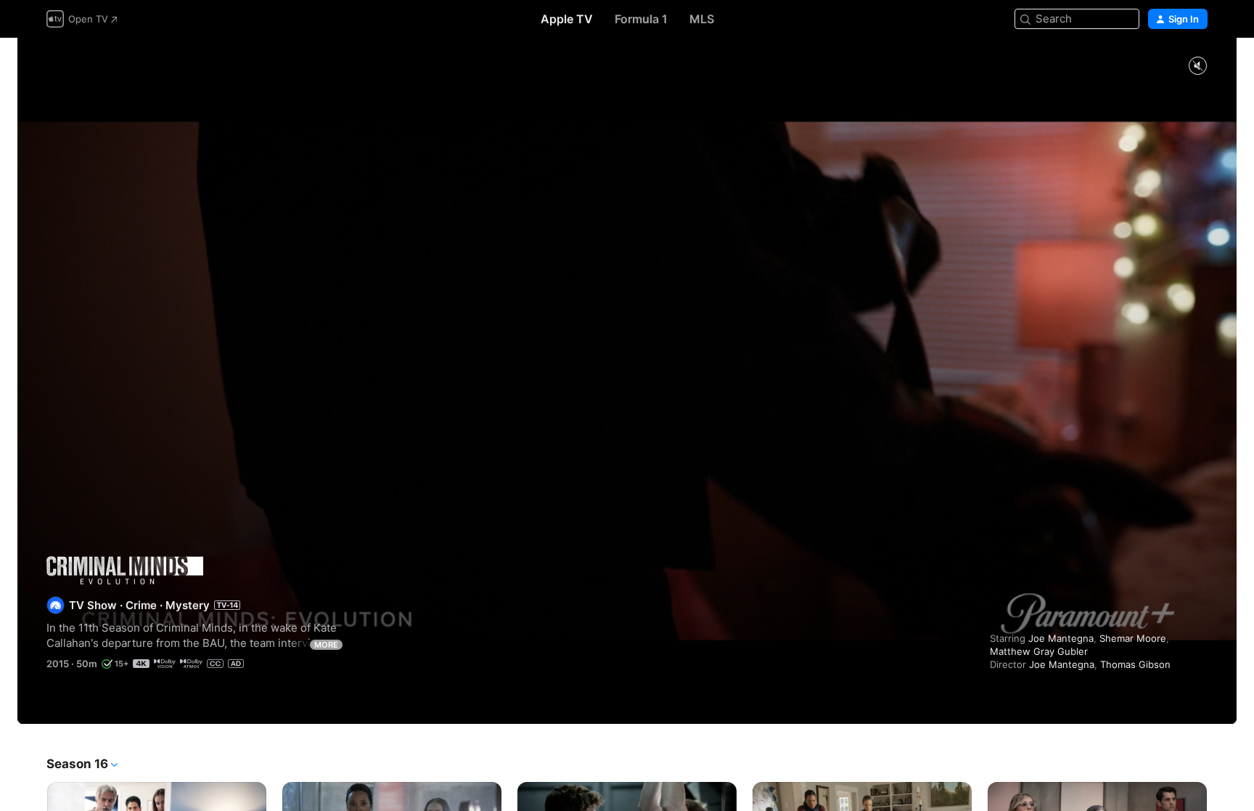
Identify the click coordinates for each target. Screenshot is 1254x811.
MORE (326, 645)
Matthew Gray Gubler (1039, 651)
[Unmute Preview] (1197, 66)
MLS (701, 19)
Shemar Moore (1132, 638)
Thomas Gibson (1135, 664)
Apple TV (567, 19)
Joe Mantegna (1061, 638)
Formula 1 (641, 19)
